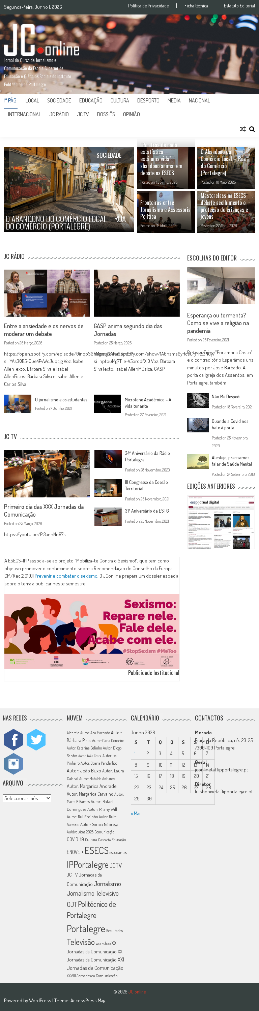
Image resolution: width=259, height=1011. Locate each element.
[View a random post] (243, 129)
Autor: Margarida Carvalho (90, 794)
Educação (91, 100)
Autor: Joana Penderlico (99, 763)
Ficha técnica (196, 5)
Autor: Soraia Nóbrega (99, 824)
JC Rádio (59, 114)
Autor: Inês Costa (90, 756)
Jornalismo (107, 883)
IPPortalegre (88, 864)
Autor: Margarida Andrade (91, 786)
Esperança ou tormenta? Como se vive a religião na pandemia (218, 322)
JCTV (116, 865)
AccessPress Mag (87, 1000)
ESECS (97, 850)
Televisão (81, 942)
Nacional (199, 100)
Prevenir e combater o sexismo (66, 576)
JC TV (83, 114)
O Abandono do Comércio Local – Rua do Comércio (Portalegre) (223, 162)
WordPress (40, 1000)
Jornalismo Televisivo (93, 893)
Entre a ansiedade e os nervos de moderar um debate (44, 329)
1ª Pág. (11, 100)
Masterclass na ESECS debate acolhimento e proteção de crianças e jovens (224, 205)
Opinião (131, 114)
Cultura (120, 100)
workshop (103, 943)
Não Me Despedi (226, 396)
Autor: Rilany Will (102, 809)
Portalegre (86, 928)
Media (174, 100)
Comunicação (104, 831)
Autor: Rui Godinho (82, 816)
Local (32, 100)
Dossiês (106, 114)
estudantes (118, 852)
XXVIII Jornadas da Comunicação (92, 975)
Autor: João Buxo (84, 770)
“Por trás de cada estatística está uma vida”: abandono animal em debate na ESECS (161, 159)
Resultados (114, 930)
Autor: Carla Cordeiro (108, 740)
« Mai (135, 813)
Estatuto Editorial (239, 5)
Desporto (148, 100)
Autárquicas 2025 (80, 831)
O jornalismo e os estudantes (61, 399)
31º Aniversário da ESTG (147, 511)
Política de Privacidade (148, 5)
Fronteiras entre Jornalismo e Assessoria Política (165, 209)
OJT (72, 904)
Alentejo (73, 732)
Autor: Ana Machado (95, 732)
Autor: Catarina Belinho (84, 747)
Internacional (24, 114)
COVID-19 (75, 839)
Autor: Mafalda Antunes (97, 778)
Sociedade (59, 100)
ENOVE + (75, 852)
